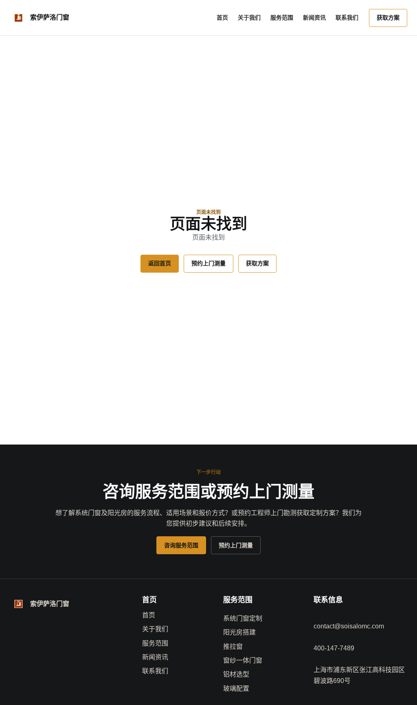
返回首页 (159, 263)
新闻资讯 (314, 17)
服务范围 (281, 17)
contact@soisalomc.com (349, 626)
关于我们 (249, 17)
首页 (222, 17)
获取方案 (388, 17)
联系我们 (347, 17)
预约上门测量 (208, 263)
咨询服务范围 (181, 545)
